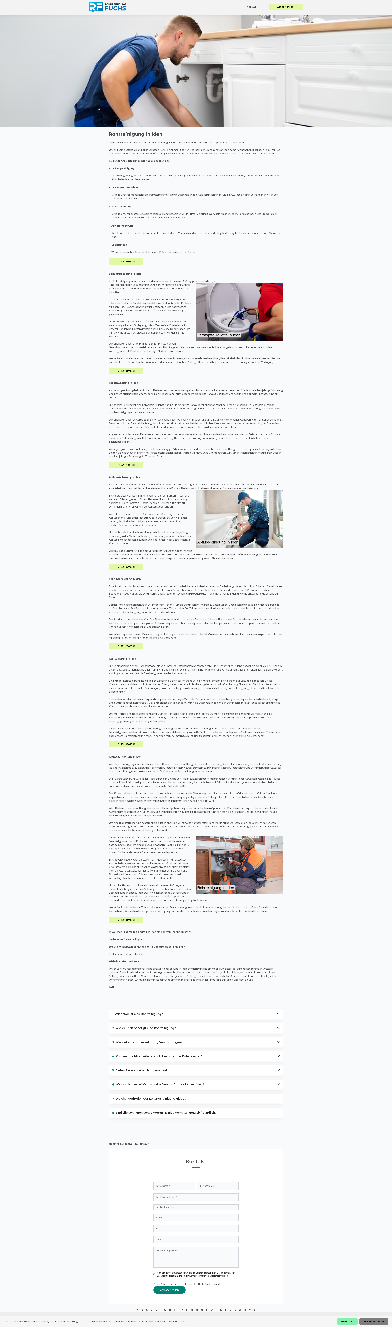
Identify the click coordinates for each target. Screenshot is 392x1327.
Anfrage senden (169, 1290)
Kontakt (251, 7)
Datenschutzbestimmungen (171, 1275)
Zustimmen (347, 1321)
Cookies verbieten (374, 1321)
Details (182, 1321)
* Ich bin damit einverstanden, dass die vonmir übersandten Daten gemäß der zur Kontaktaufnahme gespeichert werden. (196, 1274)
